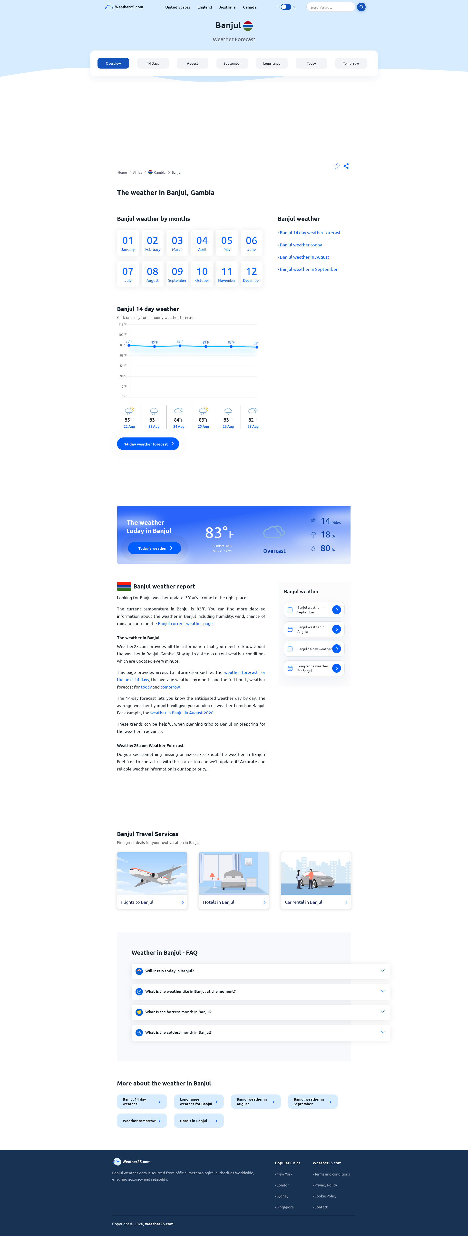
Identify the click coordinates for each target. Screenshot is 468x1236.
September (232, 63)
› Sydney (281, 1196)
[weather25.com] (124, 7)
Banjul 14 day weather (134, 1101)
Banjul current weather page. (186, 623)
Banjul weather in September (309, 1101)
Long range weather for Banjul (196, 1101)
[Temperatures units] (286, 7)
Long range (272, 63)
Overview (113, 63)
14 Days (153, 63)
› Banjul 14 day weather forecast (309, 232)
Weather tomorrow (139, 1120)
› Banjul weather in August (303, 256)
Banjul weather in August (252, 1101)
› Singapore (284, 1207)
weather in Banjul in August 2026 (182, 712)
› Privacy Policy (325, 1185)
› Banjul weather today (300, 244)
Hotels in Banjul (193, 1120)
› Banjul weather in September (308, 269)
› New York (283, 1174)
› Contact (320, 1207)
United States (177, 7)
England (204, 7)
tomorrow (170, 686)
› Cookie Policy (324, 1196)
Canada (250, 7)
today (146, 686)
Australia (227, 7)
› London (282, 1185)
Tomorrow (351, 63)
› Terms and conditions (331, 1174)
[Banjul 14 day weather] (191, 364)
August (192, 63)
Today (311, 63)
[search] (361, 7)
